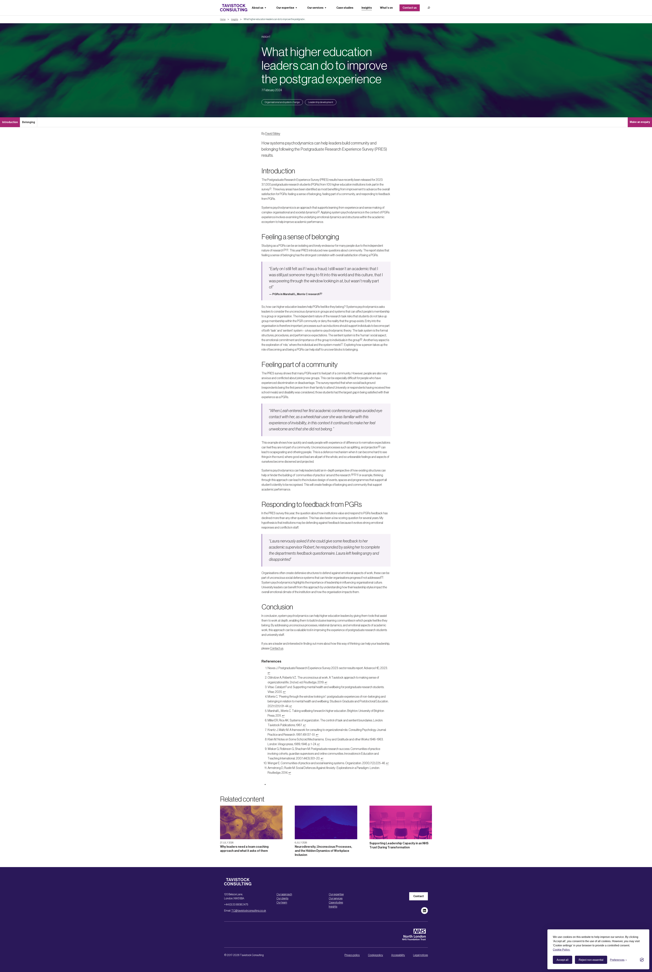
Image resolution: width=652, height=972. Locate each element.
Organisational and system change (282, 102)
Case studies (344, 7)
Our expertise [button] (285, 7)
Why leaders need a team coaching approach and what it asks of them (244, 849)
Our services (335, 898)
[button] (428, 7)
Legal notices (420, 955)
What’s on (386, 7)
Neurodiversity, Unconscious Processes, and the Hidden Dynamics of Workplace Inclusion (323, 851)
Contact (418, 896)
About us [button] (257, 7)
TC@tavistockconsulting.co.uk (248, 910)
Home (222, 19)
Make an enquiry (640, 122)
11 (382, 577)
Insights (366, 7)
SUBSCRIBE (552, 960)
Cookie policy (375, 955)
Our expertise (336, 894)
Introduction (10, 122)
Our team (281, 902)
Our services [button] (315, 7)
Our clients (282, 898)
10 (355, 474)
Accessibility (398, 955)
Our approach (284, 894)
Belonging (28, 122)
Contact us (410, 7)
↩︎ (269, 673)
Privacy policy (352, 955)
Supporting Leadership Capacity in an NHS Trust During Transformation (399, 845)
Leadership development (320, 102)
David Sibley (272, 133)
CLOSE (644, 900)
